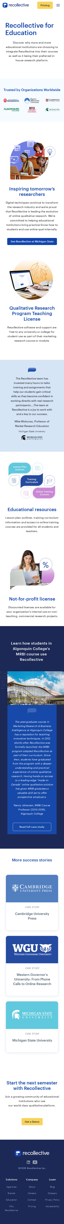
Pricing (45, 5)
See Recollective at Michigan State (32, 241)
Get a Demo (32, 1121)
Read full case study (32, 826)
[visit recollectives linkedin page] (28, 1162)
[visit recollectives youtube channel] (35, 1162)
